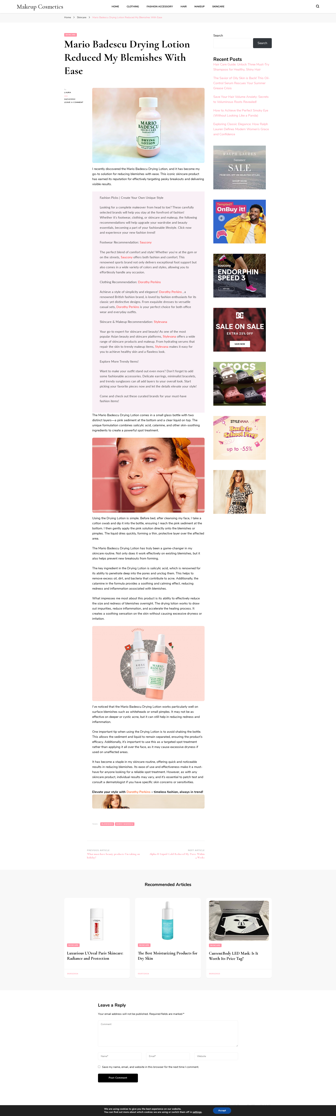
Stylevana (160, 322)
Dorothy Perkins (149, 282)
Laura (67, 92)
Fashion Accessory (160, 6)
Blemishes (107, 824)
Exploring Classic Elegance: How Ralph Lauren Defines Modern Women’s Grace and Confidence (241, 129)
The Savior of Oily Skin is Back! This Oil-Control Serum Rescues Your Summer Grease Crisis (241, 83)
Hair (184, 6)
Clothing (133, 6)
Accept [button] (222, 1110)
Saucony (146, 242)
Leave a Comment (75, 102)
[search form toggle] (317, 6)
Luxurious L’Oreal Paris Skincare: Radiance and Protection (95, 956)
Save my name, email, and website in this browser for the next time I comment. (150, 1067)
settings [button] (197, 1112)
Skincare (218, 6)
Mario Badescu (124, 824)
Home (115, 6)
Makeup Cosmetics (40, 6)
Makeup (199, 6)
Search (218, 35)
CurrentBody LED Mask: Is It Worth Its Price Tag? (233, 956)
